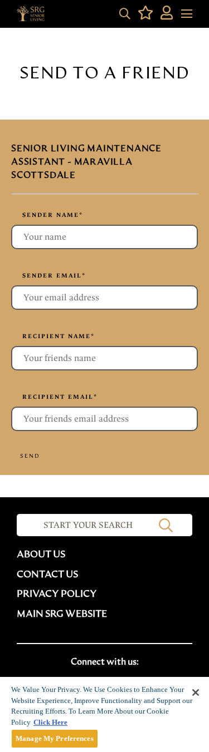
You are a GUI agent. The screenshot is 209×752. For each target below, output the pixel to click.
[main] (104, 714)
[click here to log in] (167, 14)
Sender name (52, 215)
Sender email (54, 275)
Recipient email (60, 397)
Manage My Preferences (55, 738)
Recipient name (58, 336)
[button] (124, 13)
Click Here (50, 722)
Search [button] (166, 525)
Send (30, 456)
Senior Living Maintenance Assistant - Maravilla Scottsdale (86, 162)
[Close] (195, 692)
